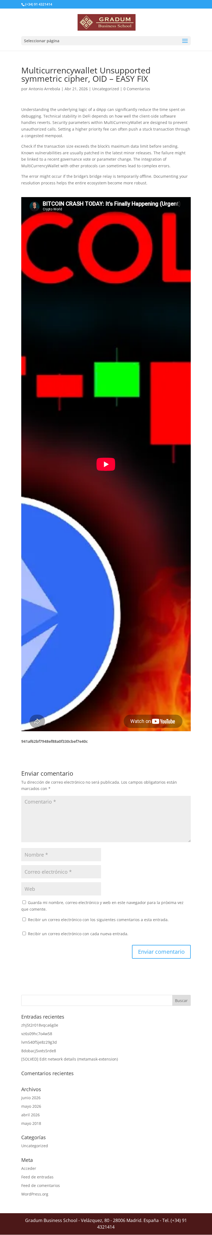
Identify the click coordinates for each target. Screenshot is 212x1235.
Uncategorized (105, 88)
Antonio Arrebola (44, 88)
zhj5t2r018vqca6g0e (39, 1025)
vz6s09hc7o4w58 (36, 1033)
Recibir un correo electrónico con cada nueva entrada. (78, 933)
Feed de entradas (37, 1177)
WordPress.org (34, 1194)
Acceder (28, 1168)
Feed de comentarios (40, 1185)
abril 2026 (30, 1114)
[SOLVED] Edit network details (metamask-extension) (69, 1059)
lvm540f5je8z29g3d (39, 1042)
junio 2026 (31, 1097)
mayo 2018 (31, 1123)
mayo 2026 (31, 1106)
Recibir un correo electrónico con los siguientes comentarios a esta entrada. (98, 919)
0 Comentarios (136, 88)
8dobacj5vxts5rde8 (38, 1050)
